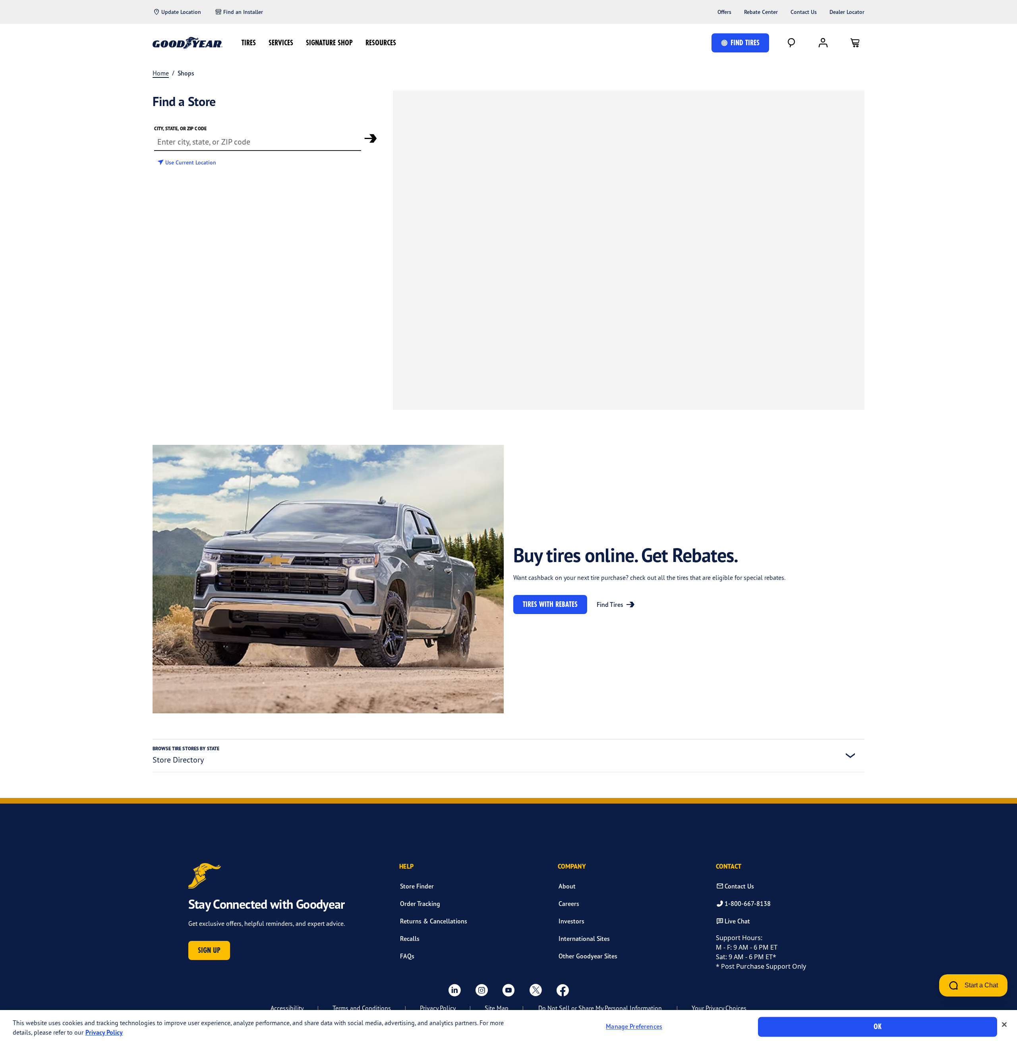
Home (161, 73)
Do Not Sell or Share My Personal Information (600, 1008)
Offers (724, 11)
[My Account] (823, 42)
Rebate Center (761, 11)
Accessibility (287, 1008)
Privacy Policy (438, 1008)
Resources (380, 42)
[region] (508, 1025)
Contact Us (804, 11)
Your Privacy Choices (719, 1008)
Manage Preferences (634, 1027)
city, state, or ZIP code (180, 128)
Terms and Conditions (362, 1008)
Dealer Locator (846, 11)
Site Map (496, 1008)
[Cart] (854, 42)
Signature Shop (329, 42)
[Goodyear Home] (187, 43)
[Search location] (370, 138)
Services (281, 42)
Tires (249, 42)
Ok (878, 1026)
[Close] (1004, 1024)
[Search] (791, 42)
